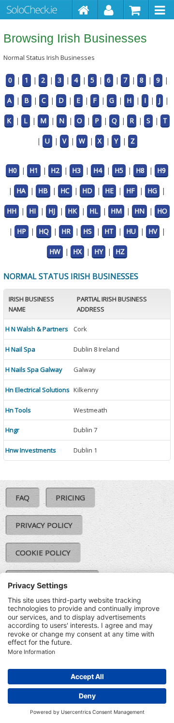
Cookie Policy (43, 552)
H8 (140, 170)
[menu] (161, 9)
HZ (120, 251)
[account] (111, 9)
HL (93, 210)
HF (130, 190)
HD (87, 190)
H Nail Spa (20, 349)
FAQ (22, 497)
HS (87, 231)
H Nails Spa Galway (33, 369)
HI (32, 210)
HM (116, 210)
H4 (97, 170)
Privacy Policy (43, 525)
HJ (51, 210)
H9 (161, 170)
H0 (12, 170)
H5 (119, 170)
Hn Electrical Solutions (37, 389)
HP (21, 231)
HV (152, 231)
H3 (76, 170)
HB (43, 190)
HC (65, 190)
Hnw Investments (30, 450)
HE (109, 190)
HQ (44, 231)
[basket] (136, 9)
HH (11, 210)
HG (152, 190)
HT (109, 231)
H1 (33, 170)
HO (162, 210)
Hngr (12, 429)
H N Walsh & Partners (36, 329)
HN (139, 210)
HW (54, 251)
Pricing (70, 497)
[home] (85, 9)
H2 (55, 170)
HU (131, 231)
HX (77, 251)
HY (98, 251)
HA (21, 190)
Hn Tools (18, 410)
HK (72, 210)
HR (66, 231)
